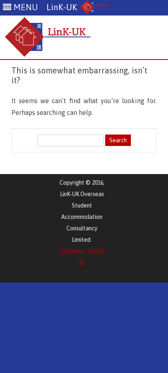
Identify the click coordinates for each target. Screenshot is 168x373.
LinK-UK (61, 7)
